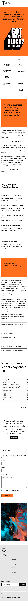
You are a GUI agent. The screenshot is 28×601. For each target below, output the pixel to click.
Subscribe (23, 584)
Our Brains (14, 565)
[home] (6, 3)
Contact (14, 576)
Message (4, 474)
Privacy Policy (15, 490)
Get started (14, 437)
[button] (25, 3)
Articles (14, 568)
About (14, 562)
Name (3, 460)
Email (3, 467)
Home (14, 559)
